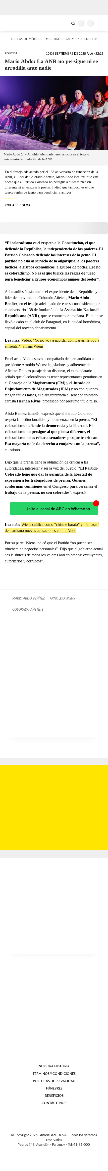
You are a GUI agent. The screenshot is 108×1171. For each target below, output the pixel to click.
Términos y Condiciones (54, 1073)
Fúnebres (54, 1088)
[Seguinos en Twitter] (52, 1150)
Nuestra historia (54, 1066)
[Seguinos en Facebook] (47, 1150)
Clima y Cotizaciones (65, 23)
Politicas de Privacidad (54, 1081)
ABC (13, 23)
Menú (101, 23)
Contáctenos (54, 1103)
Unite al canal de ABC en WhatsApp (57, 509)
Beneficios (54, 1095)
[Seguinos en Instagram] (63, 1150)
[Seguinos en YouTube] (57, 1150)
